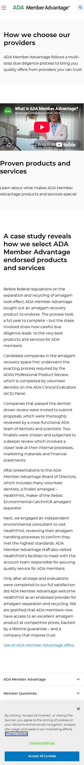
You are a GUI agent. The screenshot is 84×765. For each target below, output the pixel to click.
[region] (42, 733)
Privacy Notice (16, 733)
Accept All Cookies (42, 756)
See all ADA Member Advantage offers (39, 645)
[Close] (78, 709)
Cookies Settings (42, 743)
